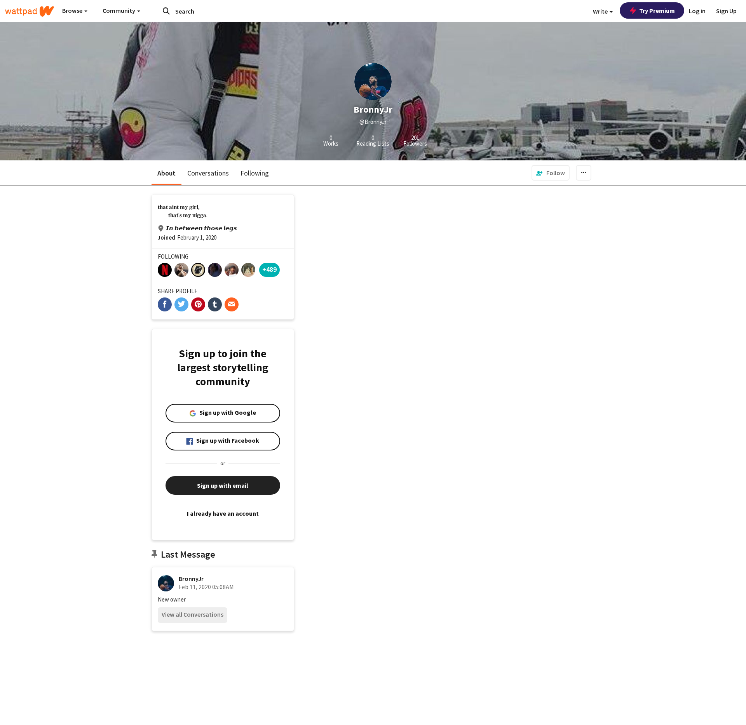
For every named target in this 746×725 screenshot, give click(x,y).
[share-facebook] (165, 304)
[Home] (29, 11)
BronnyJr (191, 578)
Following (255, 173)
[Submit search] (166, 11)
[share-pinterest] (198, 304)
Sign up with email (222, 485)
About (166, 173)
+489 (269, 269)
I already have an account (223, 513)
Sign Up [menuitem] (726, 11)
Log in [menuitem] (697, 11)
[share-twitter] (181, 304)
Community (119, 10)
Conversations (208, 173)
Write (601, 11)
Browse (73, 10)
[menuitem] (551, 173)
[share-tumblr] (215, 304)
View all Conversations (192, 614)
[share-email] (232, 304)
